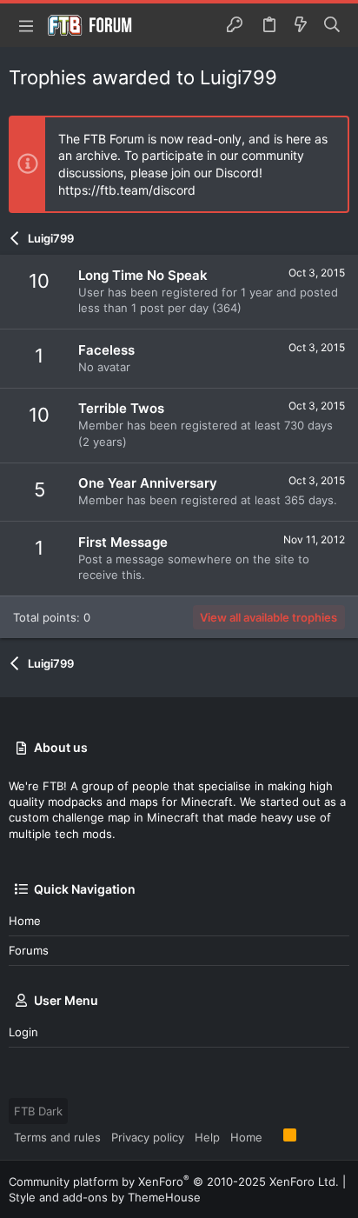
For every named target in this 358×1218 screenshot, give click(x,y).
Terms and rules (57, 1137)
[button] (26, 25)
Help (207, 1137)
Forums (29, 950)
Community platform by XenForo (174, 1181)
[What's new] (300, 25)
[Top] (273, 1136)
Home (25, 921)
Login (23, 1032)
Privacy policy (147, 1137)
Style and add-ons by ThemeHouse (105, 1197)
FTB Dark (38, 1111)
